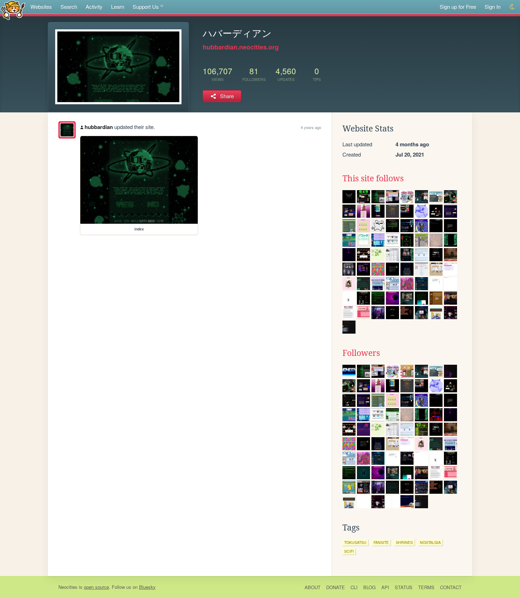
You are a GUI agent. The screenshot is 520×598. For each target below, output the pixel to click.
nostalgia (430, 542)
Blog (369, 587)
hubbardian (99, 127)
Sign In (493, 6)
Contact (451, 587)
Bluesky (147, 587)
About (312, 587)
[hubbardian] (67, 130)
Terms (426, 587)
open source (96, 587)
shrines (404, 542)
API (385, 587)
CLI (354, 587)
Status (403, 587)
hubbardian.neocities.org (241, 47)
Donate (335, 587)
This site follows (373, 178)
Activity (94, 6)
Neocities (67, 587)
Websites (41, 6)
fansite (381, 542)
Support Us (146, 6)
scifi (349, 551)
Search (68, 6)
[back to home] (13, 9)
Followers (361, 353)
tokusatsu (355, 542)
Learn (117, 6)
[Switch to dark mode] (512, 7)
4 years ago (311, 127)
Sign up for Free (458, 6)
